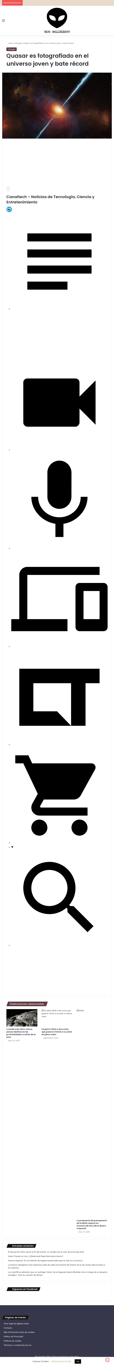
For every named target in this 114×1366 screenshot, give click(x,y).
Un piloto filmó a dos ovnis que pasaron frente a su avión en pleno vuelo (57, 1032)
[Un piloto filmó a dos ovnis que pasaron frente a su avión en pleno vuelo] (57, 1018)
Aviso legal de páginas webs (16, 1323)
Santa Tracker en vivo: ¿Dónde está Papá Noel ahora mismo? (35, 1256)
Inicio (10, 43)
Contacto (8, 1328)
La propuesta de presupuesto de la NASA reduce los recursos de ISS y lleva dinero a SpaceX (92, 1224)
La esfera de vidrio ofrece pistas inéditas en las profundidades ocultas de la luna (21, 1033)
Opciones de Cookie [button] (61, 1361)
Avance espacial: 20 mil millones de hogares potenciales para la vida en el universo (45, 1260)
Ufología (18, 43)
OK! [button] (77, 1361)
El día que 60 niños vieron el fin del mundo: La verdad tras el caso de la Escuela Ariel (46, 1252)
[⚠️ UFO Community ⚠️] (57, 20)
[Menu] (8, 188)
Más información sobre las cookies (19, 1332)
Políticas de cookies (12, 1341)
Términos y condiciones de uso (17, 1345)
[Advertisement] (57, 163)
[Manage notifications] (107, 1360)
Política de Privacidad (13, 1336)
